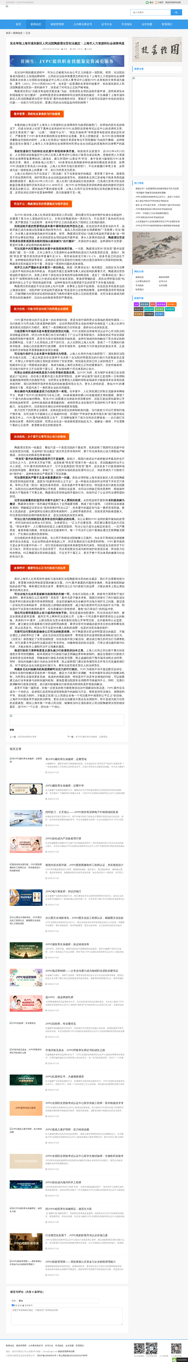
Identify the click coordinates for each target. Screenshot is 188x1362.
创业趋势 (149, 309)
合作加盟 (147, 24)
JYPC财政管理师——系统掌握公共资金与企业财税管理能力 (80, 1261)
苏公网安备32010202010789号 (73, 1355)
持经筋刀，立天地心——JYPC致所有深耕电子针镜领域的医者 (81, 812)
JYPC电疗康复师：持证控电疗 (63, 891)
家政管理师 (57, 24)
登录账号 (28, 1305)
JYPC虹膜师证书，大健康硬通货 (64, 1076)
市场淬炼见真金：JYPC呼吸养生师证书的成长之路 (75, 1050)
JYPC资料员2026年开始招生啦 (150, 217)
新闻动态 (36, 24)
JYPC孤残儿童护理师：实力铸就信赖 (67, 1129)
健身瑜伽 (161, 304)
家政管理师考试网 (173, 2)
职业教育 (139, 314)
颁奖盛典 (144, 304)
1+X (136, 304)
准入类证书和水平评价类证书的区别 (152, 201)
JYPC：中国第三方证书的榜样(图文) (152, 213)
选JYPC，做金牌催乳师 (59, 997)
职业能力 (172, 304)
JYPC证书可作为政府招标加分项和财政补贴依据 (158, 225)
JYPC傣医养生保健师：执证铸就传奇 (67, 944)
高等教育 (170, 309)
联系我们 (167, 24)
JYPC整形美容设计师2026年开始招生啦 (154, 209)
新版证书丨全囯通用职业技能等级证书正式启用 (157, 188)
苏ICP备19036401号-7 (47, 1355)
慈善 (153, 304)
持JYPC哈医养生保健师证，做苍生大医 (68, 1208)
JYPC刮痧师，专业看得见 (60, 1023)
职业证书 (139, 309)
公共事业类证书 (82, 24)
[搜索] (176, 12)
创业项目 (159, 309)
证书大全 (106, 24)
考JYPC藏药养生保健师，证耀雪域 (91, 737)
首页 (18, 24)
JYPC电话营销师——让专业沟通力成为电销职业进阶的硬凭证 (81, 970)
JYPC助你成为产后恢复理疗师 (63, 838)
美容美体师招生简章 (27, 737)
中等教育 (149, 314)
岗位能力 (159, 314)
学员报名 (127, 24)
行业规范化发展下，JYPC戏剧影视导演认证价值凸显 (76, 1235)
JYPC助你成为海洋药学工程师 (63, 1182)
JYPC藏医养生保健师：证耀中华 (64, 785)
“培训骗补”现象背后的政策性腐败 (151, 192)
